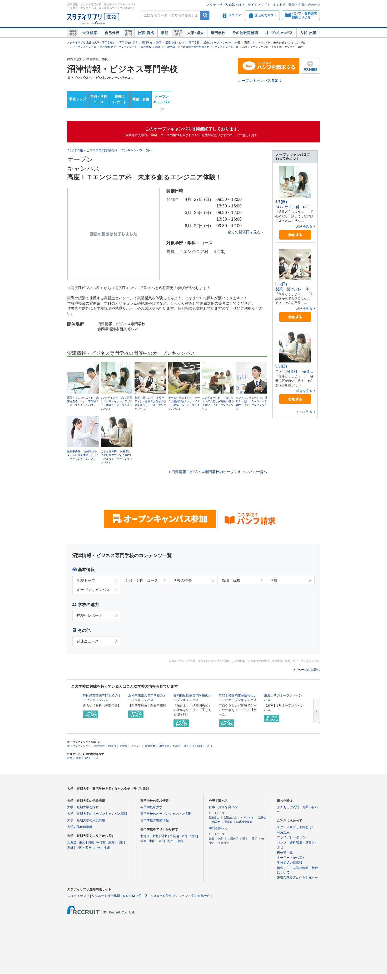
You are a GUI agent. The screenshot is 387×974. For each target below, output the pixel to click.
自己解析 (112, 33)
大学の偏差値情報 (79, 827)
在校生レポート (120, 99)
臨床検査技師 (244, 821)
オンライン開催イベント (198, 745)
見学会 (123, 745)
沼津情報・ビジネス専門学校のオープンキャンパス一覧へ (219, 471)
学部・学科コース (98, 99)
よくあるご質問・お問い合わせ (295, 5)
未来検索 (90, 33)
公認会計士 (230, 817)
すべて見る (304, 412)
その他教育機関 (245, 33)
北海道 (72, 842)
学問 (164, 33)
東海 (111, 842)
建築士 (262, 817)
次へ (317, 711)
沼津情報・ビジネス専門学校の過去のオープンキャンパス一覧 (201, 47)
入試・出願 (308, 33)
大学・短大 (195, 33)
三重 (95, 758)
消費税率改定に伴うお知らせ (297, 877)
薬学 (254, 838)
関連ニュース (88, 641)
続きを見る (304, 226)
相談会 (177, 745)
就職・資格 (140, 99)
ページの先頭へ (309, 670)
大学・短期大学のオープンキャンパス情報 (97, 814)
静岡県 (112, 745)
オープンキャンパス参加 (258, 80)
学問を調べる (218, 828)
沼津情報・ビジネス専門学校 (182, 42)
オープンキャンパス (279, 33)
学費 (273, 580)
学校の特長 (182, 580)
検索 (205, 15)
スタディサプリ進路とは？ (296, 827)
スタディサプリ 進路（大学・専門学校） (91, 42)
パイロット (247, 817)
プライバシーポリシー (293, 837)
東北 (82, 842)
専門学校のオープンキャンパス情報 (165, 814)
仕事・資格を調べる (223, 807)
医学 (245, 838)
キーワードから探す (291, 857)
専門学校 (218, 33)
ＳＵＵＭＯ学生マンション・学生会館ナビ (180, 896)
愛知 (87, 758)
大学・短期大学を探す (83, 807)
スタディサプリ (78, 896)
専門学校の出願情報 (154, 820)
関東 (91, 842)
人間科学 (233, 838)
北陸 (120, 842)
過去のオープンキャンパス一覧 (222, 42)
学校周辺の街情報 (289, 862)
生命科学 (223, 842)
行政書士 (214, 817)
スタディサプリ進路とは (224, 5)
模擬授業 (150, 745)
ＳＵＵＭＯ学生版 (135, 896)
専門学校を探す (128, 42)
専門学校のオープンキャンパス (118, 47)
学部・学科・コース (141, 580)
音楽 (211, 838)
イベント (136, 745)
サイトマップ (257, 5)
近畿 (70, 847)
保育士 (216, 821)
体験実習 (164, 745)
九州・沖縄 (102, 847)
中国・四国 (84, 847)
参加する (295, 235)
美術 (221, 838)
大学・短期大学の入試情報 (86, 820)
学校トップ (77, 99)
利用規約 (283, 832)
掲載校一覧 (285, 852)
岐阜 (69, 758)
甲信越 (101, 842)
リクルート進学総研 (106, 896)
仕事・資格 (145, 33)
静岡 (158, 42)
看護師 (228, 821)
